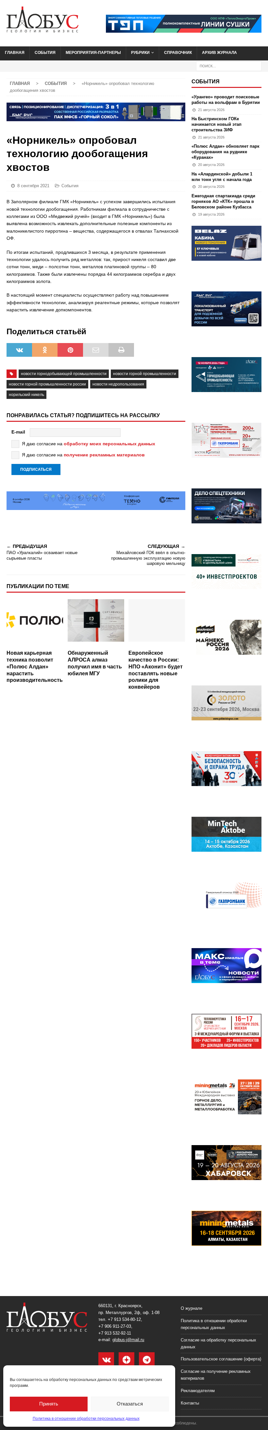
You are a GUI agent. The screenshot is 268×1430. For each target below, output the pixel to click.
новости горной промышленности (144, 373)
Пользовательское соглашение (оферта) (221, 1358)
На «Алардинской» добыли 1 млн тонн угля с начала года (222, 177)
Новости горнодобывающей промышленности (64, 373)
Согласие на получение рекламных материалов (216, 1375)
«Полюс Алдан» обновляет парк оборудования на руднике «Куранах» (226, 152)
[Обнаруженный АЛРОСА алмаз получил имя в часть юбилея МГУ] (96, 623)
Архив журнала (219, 52)
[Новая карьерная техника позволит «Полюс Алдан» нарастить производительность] (35, 623)
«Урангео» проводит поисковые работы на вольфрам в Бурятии (226, 99)
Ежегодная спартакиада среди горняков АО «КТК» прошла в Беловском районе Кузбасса (223, 201)
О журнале (191, 1308)
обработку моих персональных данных (109, 443)
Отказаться (130, 1403)
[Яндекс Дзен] (126, 1360)
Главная (15, 52)
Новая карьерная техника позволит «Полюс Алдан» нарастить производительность (35, 666)
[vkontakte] (106, 1360)
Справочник (178, 52)
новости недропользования (118, 384)
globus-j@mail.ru (128, 1339)
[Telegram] (147, 1360)
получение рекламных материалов (104, 454)
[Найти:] (228, 65)
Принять (48, 1403)
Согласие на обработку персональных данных (218, 1343)
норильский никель (26, 394)
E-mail (18, 432)
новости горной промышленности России (47, 384)
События (45, 52)
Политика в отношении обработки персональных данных (86, 1418)
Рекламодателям (198, 1390)
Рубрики (140, 52)
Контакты (190, 1403)
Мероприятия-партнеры (93, 52)
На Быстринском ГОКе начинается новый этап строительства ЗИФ (217, 124)
